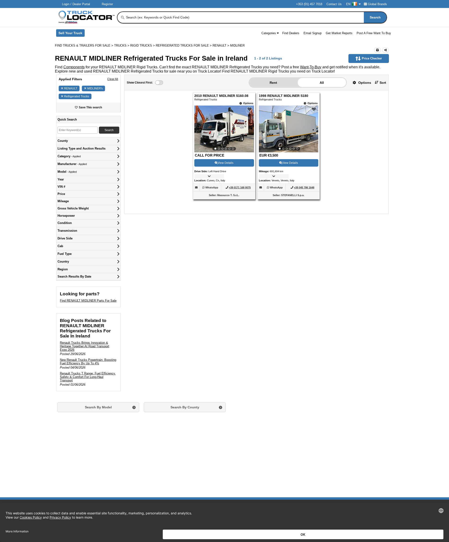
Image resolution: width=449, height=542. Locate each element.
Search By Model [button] (98, 407)
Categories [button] (268, 33)
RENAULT (70, 88)
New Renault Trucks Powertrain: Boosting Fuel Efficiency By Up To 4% (88, 361)
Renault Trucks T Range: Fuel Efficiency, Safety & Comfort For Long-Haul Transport (88, 377)
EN (348, 4)
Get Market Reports (339, 33)
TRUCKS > (122, 45)
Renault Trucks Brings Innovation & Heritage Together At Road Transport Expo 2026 (84, 346)
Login (65, 4)
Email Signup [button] (313, 33)
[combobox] (256, 17)
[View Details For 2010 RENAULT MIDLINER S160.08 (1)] (224, 129)
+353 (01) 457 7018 (309, 4)
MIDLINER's (95, 88)
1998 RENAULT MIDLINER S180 (283, 96)
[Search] (122, 17)
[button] (360, 82)
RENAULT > (221, 45)
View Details (225, 163)
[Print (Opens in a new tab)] (377, 50)
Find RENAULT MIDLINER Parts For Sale (88, 300)
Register (107, 4)
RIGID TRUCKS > (143, 45)
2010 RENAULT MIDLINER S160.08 (221, 96)
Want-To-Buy (310, 67)
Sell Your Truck (71, 34)
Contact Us (334, 4)
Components (74, 67)
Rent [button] (273, 82)
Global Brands (377, 4)
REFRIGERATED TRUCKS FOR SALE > (184, 45)
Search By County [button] (184, 407)
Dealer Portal (81, 4)
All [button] (322, 82)
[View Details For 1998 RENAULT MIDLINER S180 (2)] (288, 129)
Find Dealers (290, 33)
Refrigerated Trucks (76, 96)
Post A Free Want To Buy (374, 33)
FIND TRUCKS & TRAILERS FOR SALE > (84, 45)
